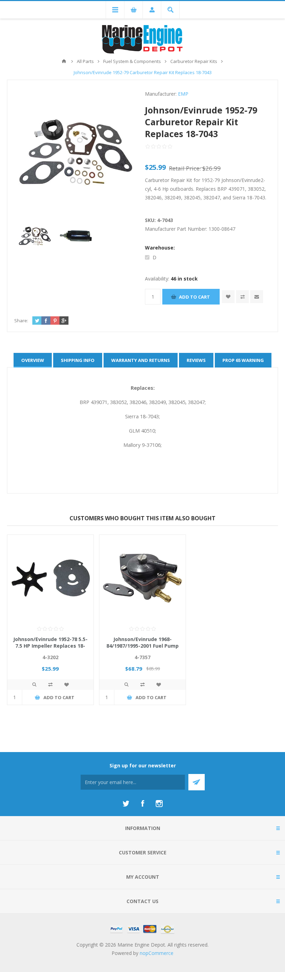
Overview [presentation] (32, 360)
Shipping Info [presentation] (78, 360)
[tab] (33, 360)
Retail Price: (185, 168)
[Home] (63, 61)
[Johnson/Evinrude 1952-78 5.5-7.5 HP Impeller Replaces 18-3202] (50, 578)
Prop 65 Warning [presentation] (243, 360)
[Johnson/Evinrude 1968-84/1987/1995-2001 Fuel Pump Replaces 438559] (142, 578)
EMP (183, 93)
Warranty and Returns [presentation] (140, 360)
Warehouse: (160, 247)
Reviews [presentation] (196, 360)
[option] (34, 236)
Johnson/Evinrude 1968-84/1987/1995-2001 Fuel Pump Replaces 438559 (142, 646)
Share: (21, 320)
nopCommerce (156, 953)
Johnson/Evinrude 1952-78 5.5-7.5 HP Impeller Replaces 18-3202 (50, 646)
